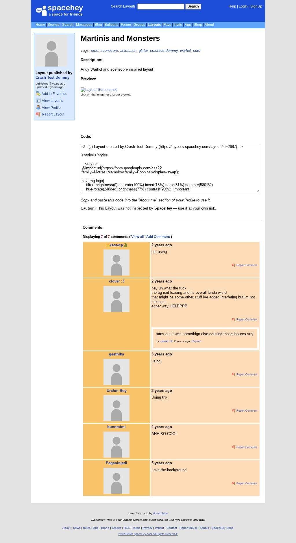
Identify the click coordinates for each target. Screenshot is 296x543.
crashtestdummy (164, 50)
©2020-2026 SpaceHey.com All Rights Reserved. (148, 534)
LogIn (243, 6)
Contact (171, 527)
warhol (185, 50)
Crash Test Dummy (52, 77)
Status (204, 527)
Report (196, 341)
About (209, 25)
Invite (178, 25)
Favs (167, 25)
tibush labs (160, 513)
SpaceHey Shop (223, 527)
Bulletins (111, 25)
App (188, 25)
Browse (54, 25)
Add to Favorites (54, 94)
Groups (139, 25)
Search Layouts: (123, 6)
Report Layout (52, 114)
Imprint (159, 527)
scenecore (109, 50)
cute (196, 50)
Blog (98, 25)
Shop (198, 25)
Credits (116, 527)
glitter (143, 50)
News (76, 527)
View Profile (51, 108)
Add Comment (158, 237)
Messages (84, 25)
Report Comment (246, 265)
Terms (136, 527)
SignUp (256, 6)
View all (137, 237)
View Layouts (52, 101)
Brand (105, 527)
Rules (86, 527)
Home (40, 25)
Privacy (147, 527)
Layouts (154, 25)
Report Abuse (189, 527)
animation (128, 50)
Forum (126, 25)
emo (94, 50)
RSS (127, 527)
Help (232, 6)
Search (193, 6)
